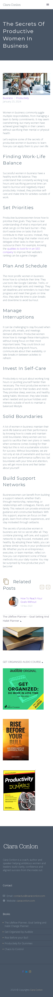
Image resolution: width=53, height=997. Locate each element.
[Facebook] (23, 971)
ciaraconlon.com (26, 900)
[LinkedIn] (26, 971)
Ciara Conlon (36, 989)
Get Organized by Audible (19, 931)
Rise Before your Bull (16, 937)
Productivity (22, 98)
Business (8, 98)
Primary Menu (47, 4)
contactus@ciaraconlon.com (29, 895)
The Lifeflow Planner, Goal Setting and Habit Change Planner (25, 924)
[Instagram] (30, 971)
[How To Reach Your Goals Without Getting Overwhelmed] (15, 602)
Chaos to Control (14, 949)
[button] (42, 587)
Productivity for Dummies (18, 943)
